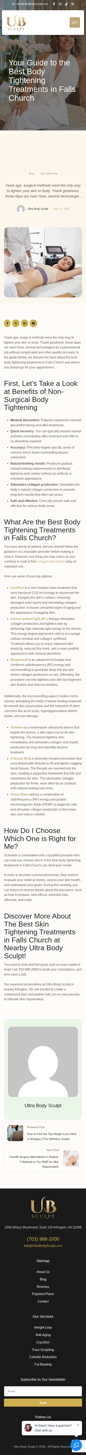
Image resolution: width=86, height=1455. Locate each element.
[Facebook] (7, 323)
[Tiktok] (66, 4)
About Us (43, 1272)
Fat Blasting (43, 1364)
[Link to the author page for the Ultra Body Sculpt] (21, 209)
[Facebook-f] (54, 4)
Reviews (43, 1286)
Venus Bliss (19, 794)
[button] (30, 4)
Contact (43, 1301)
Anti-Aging (43, 1335)
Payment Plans (43, 1294)
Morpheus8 (19, 659)
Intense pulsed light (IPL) (29, 619)
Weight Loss (43, 1327)
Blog (43, 1279)
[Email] (33, 323)
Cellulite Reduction (43, 1357)
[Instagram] (60, 4)
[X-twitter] (72, 4)
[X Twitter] (16, 323)
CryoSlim (43, 1342)
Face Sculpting (43, 1349)
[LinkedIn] (24, 323)
